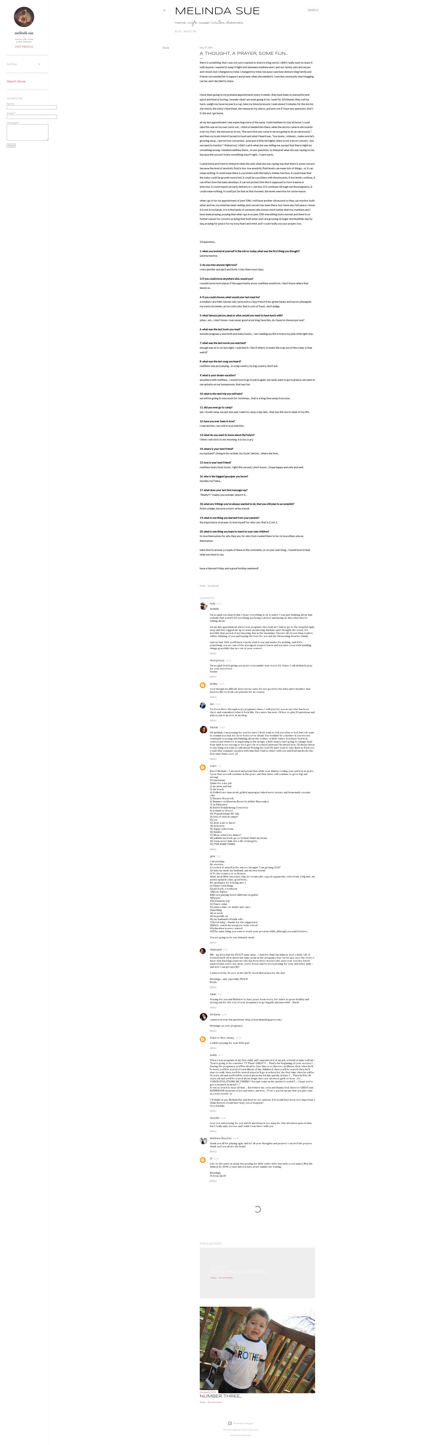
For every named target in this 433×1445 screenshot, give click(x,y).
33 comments (214, 1402)
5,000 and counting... (239, 1272)
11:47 (220, 994)
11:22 (218, 856)
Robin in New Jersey (222, 1037)
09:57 (218, 704)
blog (178, 31)
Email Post (213, 586)
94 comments (226, 1277)
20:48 (236, 1138)
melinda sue (24, 32)
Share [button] (166, 47)
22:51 (219, 603)
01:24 (221, 684)
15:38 (223, 1118)
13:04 (216, 1158)
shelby (214, 683)
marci (213, 765)
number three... (221, 1396)
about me (190, 31)
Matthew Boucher (221, 1138)
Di (211, 1158)
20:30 (238, 1038)
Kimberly (215, 1014)
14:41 (220, 1055)
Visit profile (24, 46)
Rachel (214, 727)
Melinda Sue (217, 11)
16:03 (224, 1014)
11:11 (219, 766)
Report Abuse (16, 81)
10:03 (222, 727)
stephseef (216, 949)
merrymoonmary (249, 1429)
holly (212, 603)
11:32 (225, 949)
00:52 (228, 660)
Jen (212, 704)
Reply (213, 653)
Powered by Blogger (243, 1423)
